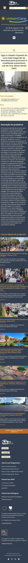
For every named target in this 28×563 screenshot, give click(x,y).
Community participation (8, 485)
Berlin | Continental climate (9, 466)
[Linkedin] (19, 559)
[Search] (27, 8)
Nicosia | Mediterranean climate (10, 474)
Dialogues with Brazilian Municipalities (12, 497)
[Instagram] (15, 559)
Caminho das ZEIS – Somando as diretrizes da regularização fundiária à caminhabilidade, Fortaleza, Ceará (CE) (14, 287)
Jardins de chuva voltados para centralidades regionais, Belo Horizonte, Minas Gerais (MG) (11, 350)
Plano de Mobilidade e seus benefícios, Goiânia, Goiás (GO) (14, 320)
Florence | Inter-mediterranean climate (12, 471)
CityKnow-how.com (7, 543)
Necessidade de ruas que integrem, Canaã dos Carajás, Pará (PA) (13, 414)
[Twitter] (8, 559)
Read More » (3, 265)
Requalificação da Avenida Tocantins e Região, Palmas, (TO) (13, 254)
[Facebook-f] (12, 559)
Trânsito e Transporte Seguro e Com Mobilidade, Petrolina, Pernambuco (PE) (13, 383)
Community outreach (8, 483)
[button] (4, 7)
